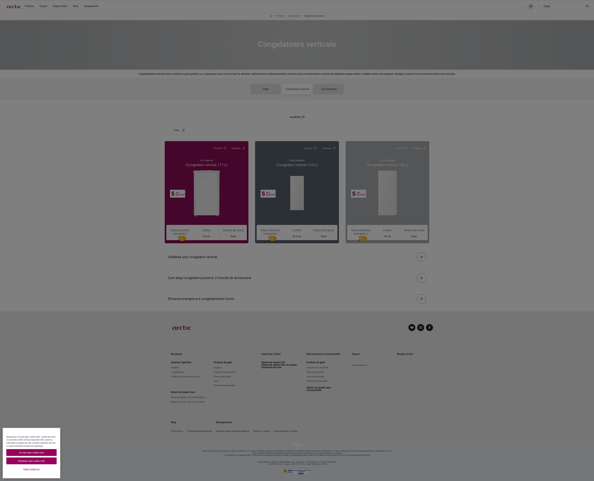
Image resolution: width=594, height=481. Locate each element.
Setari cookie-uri (31, 469)
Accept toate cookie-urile (31, 452)
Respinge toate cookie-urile (31, 460)
